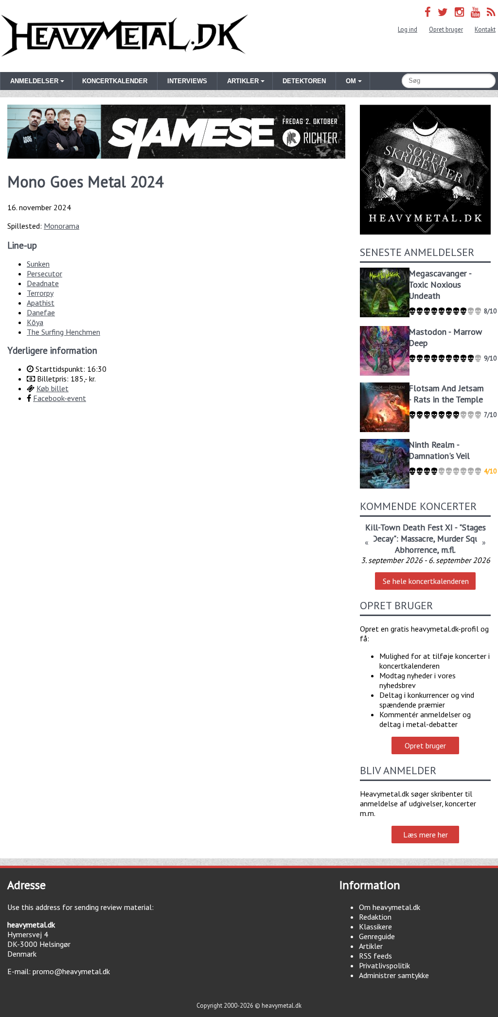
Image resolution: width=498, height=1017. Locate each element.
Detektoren (304, 81)
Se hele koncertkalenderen (426, 581)
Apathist (40, 303)
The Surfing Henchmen (63, 332)
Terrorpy (40, 293)
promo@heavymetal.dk (71, 971)
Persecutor (44, 273)
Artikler (371, 946)
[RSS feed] (491, 12)
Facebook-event (59, 398)
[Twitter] (443, 12)
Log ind (407, 29)
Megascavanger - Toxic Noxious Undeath (440, 284)
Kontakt (485, 29)
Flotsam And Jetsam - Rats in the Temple (446, 393)
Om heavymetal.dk (389, 907)
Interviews (187, 81)
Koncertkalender (114, 81)
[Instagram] (459, 12)
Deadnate (43, 283)
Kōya (35, 322)
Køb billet (52, 388)
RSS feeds (375, 956)
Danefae (41, 312)
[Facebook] (428, 12)
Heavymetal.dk (124, 36)
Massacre (417, 538)
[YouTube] (475, 12)
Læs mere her (425, 834)
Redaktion (375, 917)
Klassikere (375, 926)
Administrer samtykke (394, 975)
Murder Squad (462, 538)
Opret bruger (446, 29)
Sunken (38, 264)
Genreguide (377, 936)
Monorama (61, 226)
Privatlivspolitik (384, 965)
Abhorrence (416, 549)
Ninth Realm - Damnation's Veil (439, 450)
